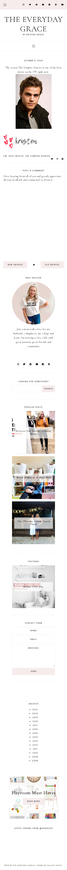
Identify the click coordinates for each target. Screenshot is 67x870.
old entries (52, 264)
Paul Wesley (16, 156)
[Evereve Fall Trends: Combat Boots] (33, 453)
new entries (15, 264)
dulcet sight (54, 865)
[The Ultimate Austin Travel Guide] (33, 543)
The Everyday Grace (33, 24)
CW (5, 156)
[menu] (4, 4)
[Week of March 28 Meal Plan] (33, 498)
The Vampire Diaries (37, 156)
